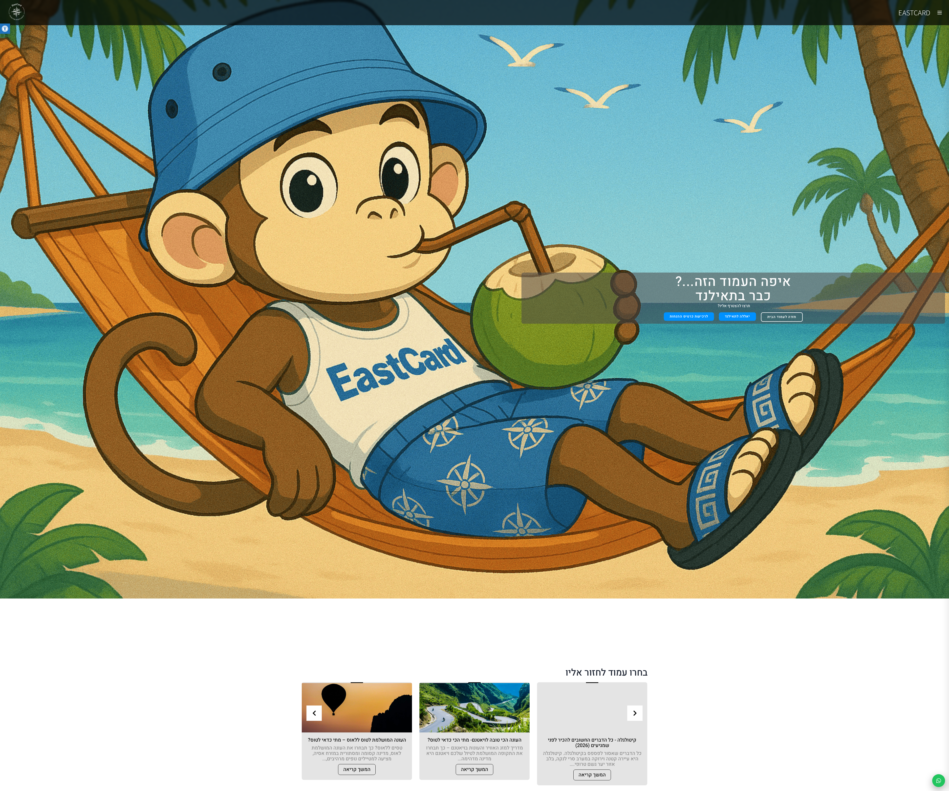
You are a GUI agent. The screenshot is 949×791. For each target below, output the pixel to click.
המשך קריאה (592, 774)
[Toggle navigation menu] (939, 12)
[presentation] (314, 713)
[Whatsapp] (938, 780)
